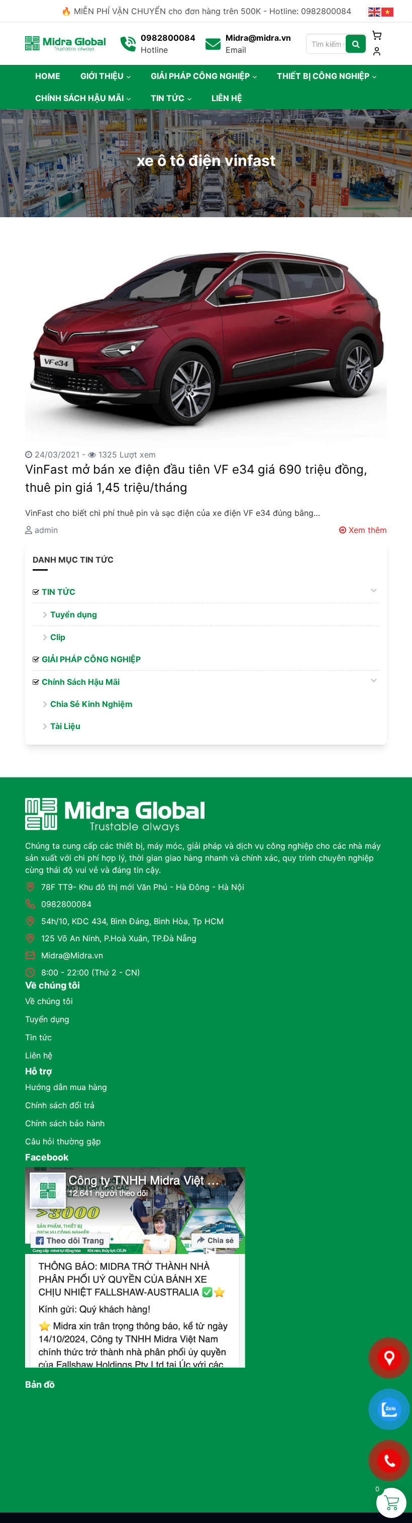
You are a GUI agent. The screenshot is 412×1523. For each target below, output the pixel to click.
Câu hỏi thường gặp (63, 1141)
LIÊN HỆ (227, 98)
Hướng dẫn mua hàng (66, 1087)
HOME (47, 76)
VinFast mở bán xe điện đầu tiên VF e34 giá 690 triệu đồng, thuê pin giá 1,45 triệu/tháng (196, 478)
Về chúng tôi (49, 1001)
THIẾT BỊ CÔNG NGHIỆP (323, 76)
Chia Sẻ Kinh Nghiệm (91, 704)
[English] (374, 11)
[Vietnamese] (387, 11)
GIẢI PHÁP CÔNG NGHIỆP (200, 76)
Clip (57, 637)
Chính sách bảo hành (65, 1123)
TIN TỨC (167, 98)
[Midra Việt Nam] (65, 43)
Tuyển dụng (47, 1019)
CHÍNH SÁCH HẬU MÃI (79, 98)
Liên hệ (38, 1055)
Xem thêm (366, 530)
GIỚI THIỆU (102, 76)
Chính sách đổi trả (59, 1105)
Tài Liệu (65, 726)
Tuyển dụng (73, 614)
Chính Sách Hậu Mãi (81, 682)
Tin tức (38, 1037)
